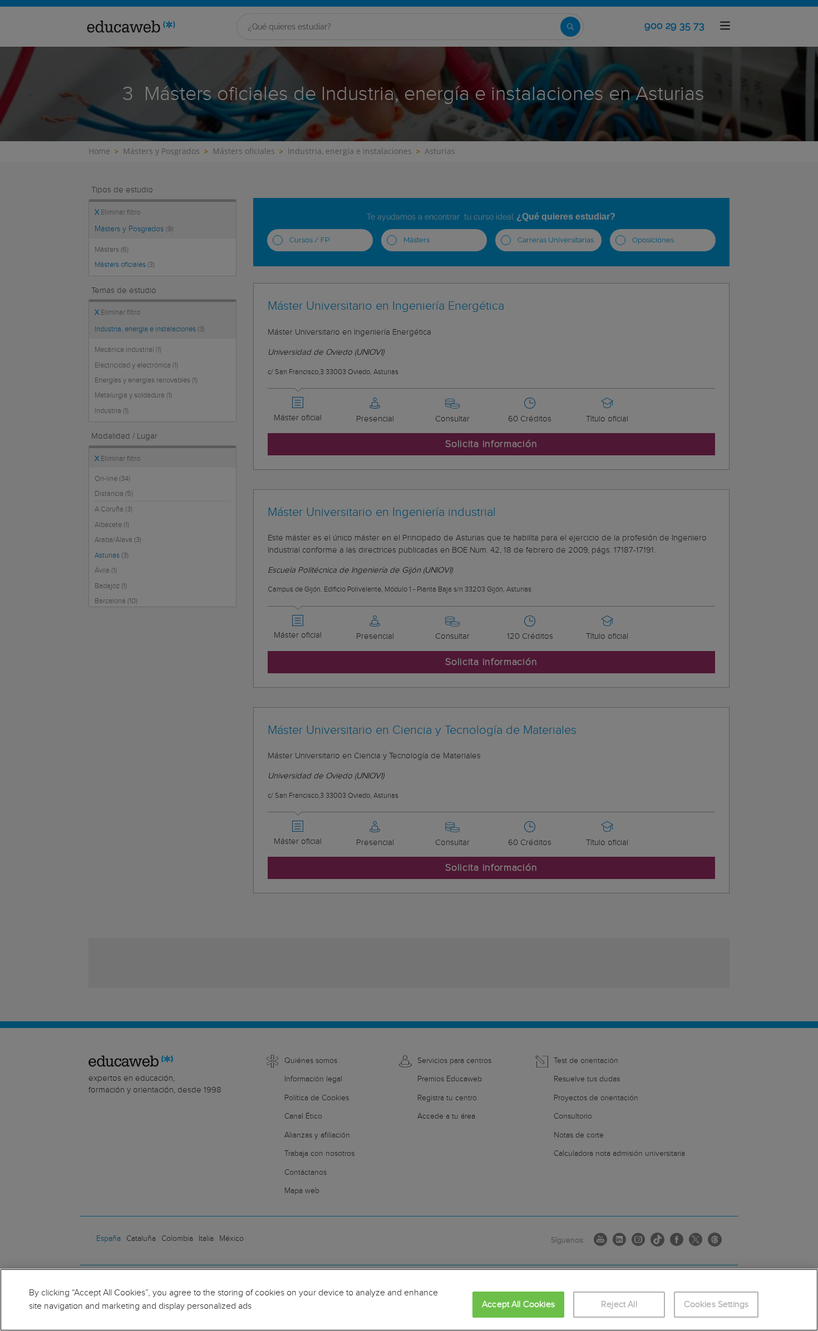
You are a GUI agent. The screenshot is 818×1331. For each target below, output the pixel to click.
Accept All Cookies (518, 1304)
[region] (409, 1300)
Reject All (619, 1304)
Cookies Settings (716, 1304)
